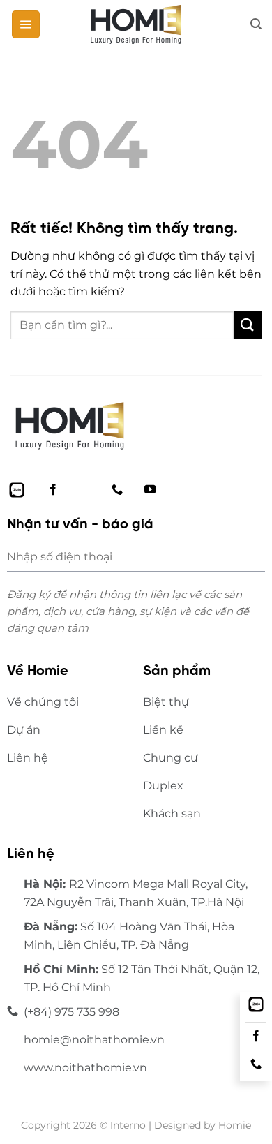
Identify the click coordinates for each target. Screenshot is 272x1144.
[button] (26, 24)
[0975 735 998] (255, 1064)
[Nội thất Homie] (136, 24)
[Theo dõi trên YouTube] (150, 490)
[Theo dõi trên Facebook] (53, 490)
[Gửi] (248, 325)
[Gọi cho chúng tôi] (117, 490)
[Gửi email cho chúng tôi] (85, 490)
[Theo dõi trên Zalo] (17, 490)
